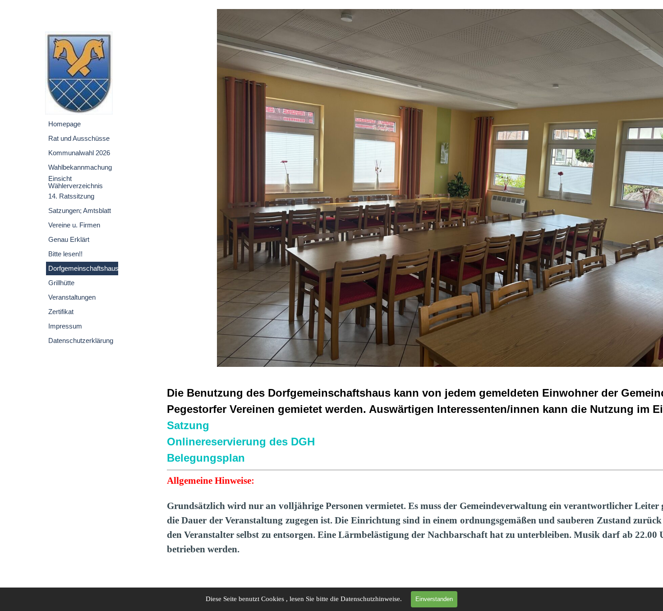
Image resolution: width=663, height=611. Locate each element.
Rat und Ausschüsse (79, 138)
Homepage (64, 124)
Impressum (65, 326)
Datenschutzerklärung (80, 340)
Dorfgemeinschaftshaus (83, 268)
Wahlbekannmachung (80, 167)
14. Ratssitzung (71, 196)
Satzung (188, 425)
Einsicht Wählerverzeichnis (75, 182)
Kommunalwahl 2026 (79, 153)
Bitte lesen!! (65, 254)
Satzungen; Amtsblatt (79, 210)
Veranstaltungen (72, 297)
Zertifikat (61, 311)
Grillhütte (61, 283)
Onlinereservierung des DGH (241, 441)
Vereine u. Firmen (74, 225)
